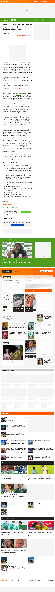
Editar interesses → (49, 276)
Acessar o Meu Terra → (17, 271)
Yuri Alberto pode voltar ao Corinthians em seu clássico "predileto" (43, 504)
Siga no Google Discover (6, 302)
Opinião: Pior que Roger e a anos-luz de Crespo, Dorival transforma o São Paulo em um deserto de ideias (40, 534)
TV (33, 454)
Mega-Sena (35, 439)
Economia (7, 416)
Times (13, 20)
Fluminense (5, 67)
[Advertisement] (36, 512)
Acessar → (10, 306)
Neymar (29, 475)
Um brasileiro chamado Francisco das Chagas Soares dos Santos (16, 504)
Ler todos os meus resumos (38, 290)
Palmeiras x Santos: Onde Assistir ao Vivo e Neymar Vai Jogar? (12, 533)
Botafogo (18, 95)
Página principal (6, 1)
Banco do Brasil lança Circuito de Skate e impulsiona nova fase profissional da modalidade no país (44, 560)
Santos (8, 557)
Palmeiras (3, 259)
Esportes (22, 207)
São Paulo (9, 509)
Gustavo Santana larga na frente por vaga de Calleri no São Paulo (16, 511)
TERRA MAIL (35, 1)
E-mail (50, 1)
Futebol (17, 207)
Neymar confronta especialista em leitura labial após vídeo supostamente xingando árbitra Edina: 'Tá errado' (40, 478)
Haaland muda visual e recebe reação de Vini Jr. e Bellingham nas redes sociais (13, 551)
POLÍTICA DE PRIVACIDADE (37, 580)
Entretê (7, 454)
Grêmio (26, 67)
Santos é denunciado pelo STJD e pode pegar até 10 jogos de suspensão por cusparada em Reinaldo (17, 560)
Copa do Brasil (3, 475)
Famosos (7, 446)
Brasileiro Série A (31, 531)
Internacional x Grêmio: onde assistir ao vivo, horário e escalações (12, 477)
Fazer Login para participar (17, 224)
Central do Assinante (43, 1)
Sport (4, 159)
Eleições (7, 439)
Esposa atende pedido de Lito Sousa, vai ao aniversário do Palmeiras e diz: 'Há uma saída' (12, 495)
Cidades (7, 431)
